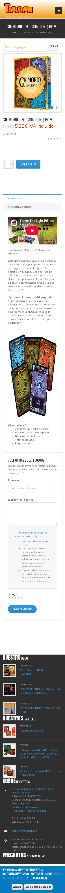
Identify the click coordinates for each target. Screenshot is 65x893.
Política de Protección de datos (29, 810)
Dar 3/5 (15, 598)
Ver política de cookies (38, 887)
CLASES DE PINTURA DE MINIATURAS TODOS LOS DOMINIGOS (41, 691)
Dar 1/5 (9, 598)
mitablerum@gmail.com (25, 830)
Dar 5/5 (21, 598)
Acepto (17, 887)
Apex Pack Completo (31, 730)
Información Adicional (18, 206)
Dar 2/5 (12, 598)
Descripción (13, 198)
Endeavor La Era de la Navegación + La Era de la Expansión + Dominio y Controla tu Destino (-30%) (40, 753)
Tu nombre (14, 480)
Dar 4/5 (18, 598)
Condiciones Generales (25, 807)
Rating (12, 594)
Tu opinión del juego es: (21, 499)
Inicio (16, 32)
